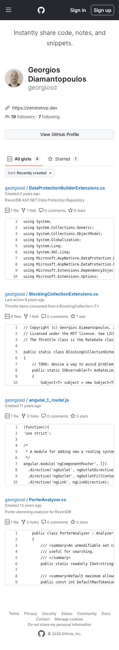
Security (49, 613)
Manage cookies (69, 619)
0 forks (32, 416)
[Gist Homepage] (41, 10)
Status (66, 613)
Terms (14, 613)
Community (87, 613)
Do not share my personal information (59, 624)
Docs (106, 613)
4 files (15, 316)
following (49, 116)
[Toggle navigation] (8, 10)
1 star (80, 316)
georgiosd (15, 187)
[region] (59, 249)
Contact (43, 619)
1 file (14, 210)
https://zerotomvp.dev (34, 107)
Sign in (78, 10)
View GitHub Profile (59, 134)
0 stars (79, 210)
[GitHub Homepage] (41, 634)
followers (23, 116)
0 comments (55, 210)
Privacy (30, 613)
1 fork (31, 210)
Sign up (102, 10)
